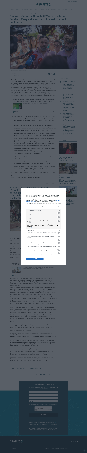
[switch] (58, 213)
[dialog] (43, 226)
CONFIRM (35, 258)
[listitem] (43, 210)
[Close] (64, 190)
